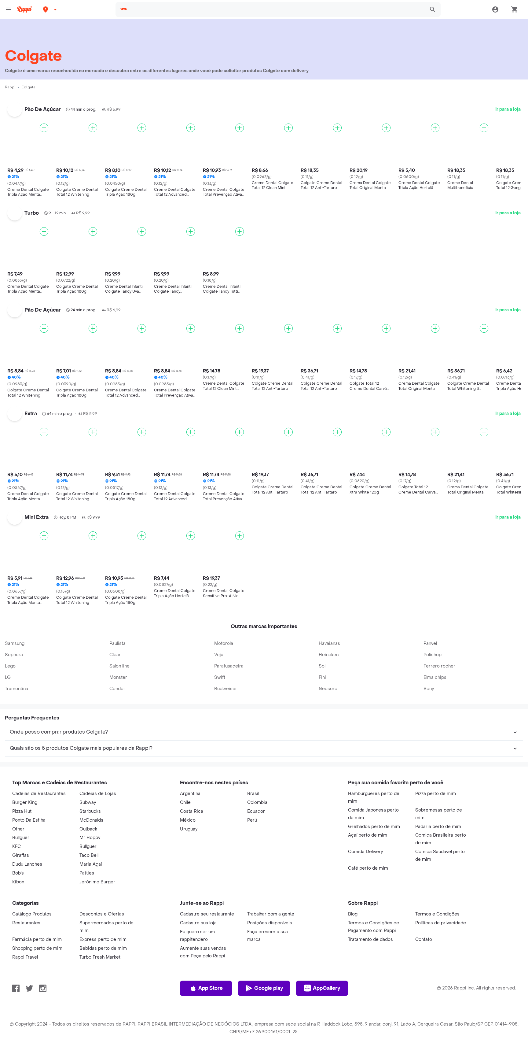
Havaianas (329, 643)
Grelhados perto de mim (374, 827)
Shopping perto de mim (37, 948)
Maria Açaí (90, 864)
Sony (429, 689)
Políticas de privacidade (440, 923)
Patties (86, 873)
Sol (322, 666)
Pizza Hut (21, 811)
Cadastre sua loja (198, 923)
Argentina (190, 794)
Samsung (14, 643)
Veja (218, 655)
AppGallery (326, 988)
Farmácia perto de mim (37, 939)
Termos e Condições (437, 914)
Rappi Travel (25, 957)
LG (8, 677)
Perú (252, 820)
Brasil (253, 794)
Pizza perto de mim (435, 794)
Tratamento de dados (370, 939)
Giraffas (20, 855)
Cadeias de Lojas (97, 794)
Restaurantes (26, 923)
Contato (423, 939)
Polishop (433, 655)
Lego (10, 666)
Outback (88, 829)
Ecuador (256, 811)
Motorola (223, 643)
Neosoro (328, 689)
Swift (219, 677)
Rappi (10, 87)
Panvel (430, 643)
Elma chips (435, 677)
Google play (268, 988)
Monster (118, 677)
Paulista (117, 643)
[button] (50, 9)
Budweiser (225, 689)
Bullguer (20, 838)
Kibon (18, 882)
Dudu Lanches (27, 864)
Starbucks (90, 811)
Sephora (14, 655)
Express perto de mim (103, 939)
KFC (16, 846)
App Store (210, 988)
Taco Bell (88, 855)
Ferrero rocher (439, 666)
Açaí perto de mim (367, 835)
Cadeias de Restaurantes (39, 794)
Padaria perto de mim (438, 827)
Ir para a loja (508, 109)
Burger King (24, 802)
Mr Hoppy (89, 838)
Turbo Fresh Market (99, 957)
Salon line (119, 666)
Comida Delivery (365, 852)
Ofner (18, 829)
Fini (322, 677)
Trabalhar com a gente (270, 914)
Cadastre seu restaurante (207, 914)
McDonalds (91, 820)
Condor (117, 689)
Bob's (18, 873)
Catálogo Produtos (32, 914)
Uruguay (188, 829)
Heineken (329, 655)
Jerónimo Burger (97, 882)
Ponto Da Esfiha (29, 820)
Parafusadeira (229, 666)
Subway (87, 802)
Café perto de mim (368, 868)
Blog (353, 914)
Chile (185, 802)
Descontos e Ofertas (101, 914)
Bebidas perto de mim (103, 948)
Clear (115, 655)
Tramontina (16, 689)
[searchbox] (276, 9)
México (188, 820)
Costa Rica (191, 811)
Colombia (257, 802)
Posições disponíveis (269, 923)
